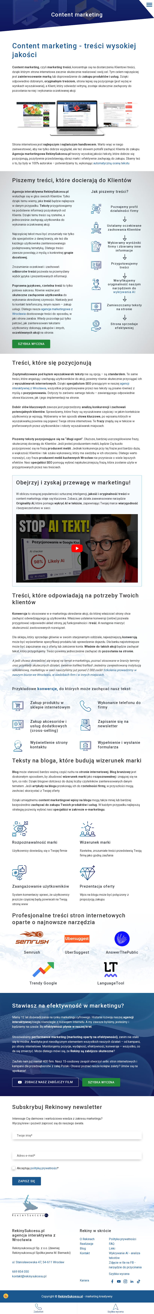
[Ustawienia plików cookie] (6, 1296)
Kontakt (85, 1253)
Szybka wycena (119, 1274)
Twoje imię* (24, 1135)
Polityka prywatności (122, 1239)
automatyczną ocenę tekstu (111, 163)
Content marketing (77, 14)
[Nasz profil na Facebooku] (112, 1281)
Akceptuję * (38, 1168)
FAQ (111, 1244)
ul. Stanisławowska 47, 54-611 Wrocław (38, 1262)
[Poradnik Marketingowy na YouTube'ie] (119, 1281)
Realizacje (86, 1244)
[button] (146, 9)
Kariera (84, 1280)
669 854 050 (20, 1271)
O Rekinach (87, 1239)
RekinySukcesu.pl (70, 1296)
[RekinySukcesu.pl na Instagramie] (125, 1281)
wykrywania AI (124, 292)
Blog (83, 1248)
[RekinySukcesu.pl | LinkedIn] (132, 1281)
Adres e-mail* (26, 1155)
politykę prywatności (43, 1168)
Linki (112, 1248)
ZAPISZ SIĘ (26, 1181)
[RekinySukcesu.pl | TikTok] (138, 1281)
